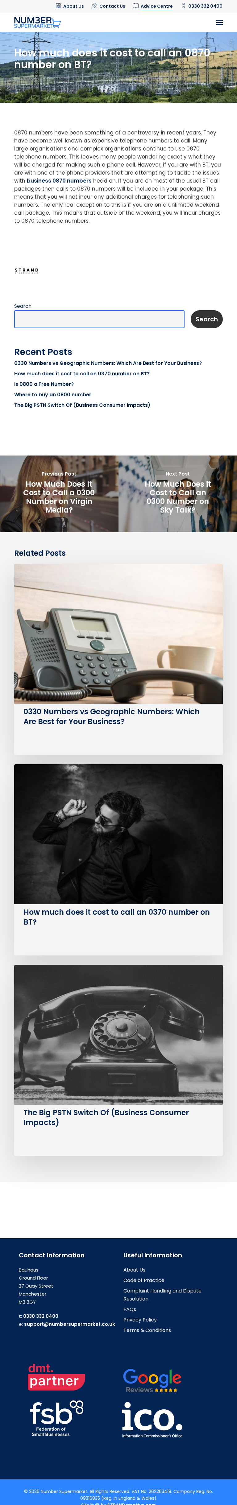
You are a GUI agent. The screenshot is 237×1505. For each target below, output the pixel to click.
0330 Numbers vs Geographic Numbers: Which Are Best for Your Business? (108, 363)
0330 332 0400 (40, 1316)
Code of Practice (143, 1280)
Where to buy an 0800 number (52, 394)
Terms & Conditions (147, 1330)
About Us (134, 1269)
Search (22, 306)
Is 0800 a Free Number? (44, 384)
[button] (219, 22)
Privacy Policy (140, 1319)
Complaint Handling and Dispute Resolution (162, 1294)
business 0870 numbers (59, 180)
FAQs (129, 1309)
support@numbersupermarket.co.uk (69, 1324)
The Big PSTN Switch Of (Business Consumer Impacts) (82, 405)
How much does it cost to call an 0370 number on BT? (82, 373)
